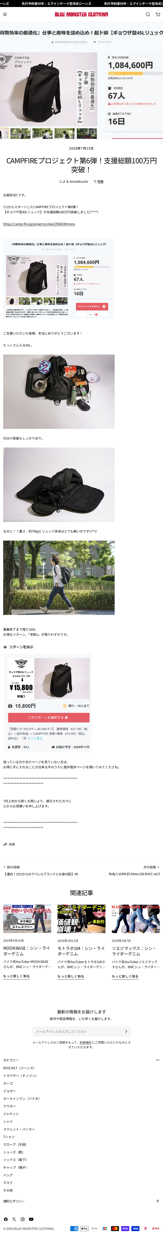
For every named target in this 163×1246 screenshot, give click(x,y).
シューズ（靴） (14, 1152)
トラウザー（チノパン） (20, 1075)
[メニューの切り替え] (5, 14)
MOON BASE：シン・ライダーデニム (26, 951)
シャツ (8, 1121)
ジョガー (9, 1091)
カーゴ (8, 1083)
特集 (100, 181)
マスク (8, 1182)
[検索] (148, 14)
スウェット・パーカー (19, 1129)
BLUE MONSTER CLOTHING (34, 1228)
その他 (8, 1190)
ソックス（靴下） (16, 1159)
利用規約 (85, 1042)
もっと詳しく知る (16, 976)
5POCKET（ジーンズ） (19, 1068)
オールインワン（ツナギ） (22, 1098)
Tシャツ (9, 1136)
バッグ (8, 1175)
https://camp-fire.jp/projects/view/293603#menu (39, 224)
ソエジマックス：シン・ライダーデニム (134, 951)
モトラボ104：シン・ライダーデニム (81, 951)
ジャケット (11, 1114)
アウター (9, 1106)
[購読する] (126, 1031)
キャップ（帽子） (16, 1167)
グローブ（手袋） (15, 1144)
